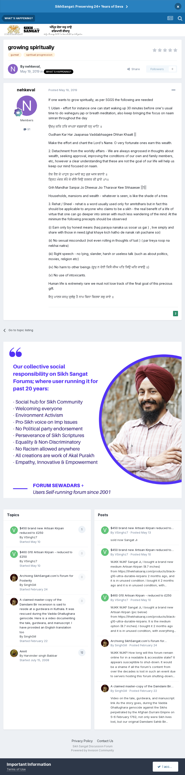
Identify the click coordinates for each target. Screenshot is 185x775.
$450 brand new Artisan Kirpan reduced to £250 (141, 528)
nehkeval (32, 66)
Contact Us (105, 741)
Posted (63, 90)
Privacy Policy (82, 741)
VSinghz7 (30, 537)
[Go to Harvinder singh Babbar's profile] (14, 653)
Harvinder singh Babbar (40, 655)
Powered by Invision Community (92, 750)
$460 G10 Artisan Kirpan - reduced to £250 (141, 595)
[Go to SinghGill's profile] (14, 578)
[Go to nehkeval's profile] (13, 69)
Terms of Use (16, 769)
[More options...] (173, 90)
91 (28, 129)
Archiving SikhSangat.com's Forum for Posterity (137, 641)
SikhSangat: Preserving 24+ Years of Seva (89, 6)
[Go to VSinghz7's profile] (14, 530)
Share (135, 69)
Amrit (23, 651)
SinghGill (30, 585)
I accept (167, 766)
